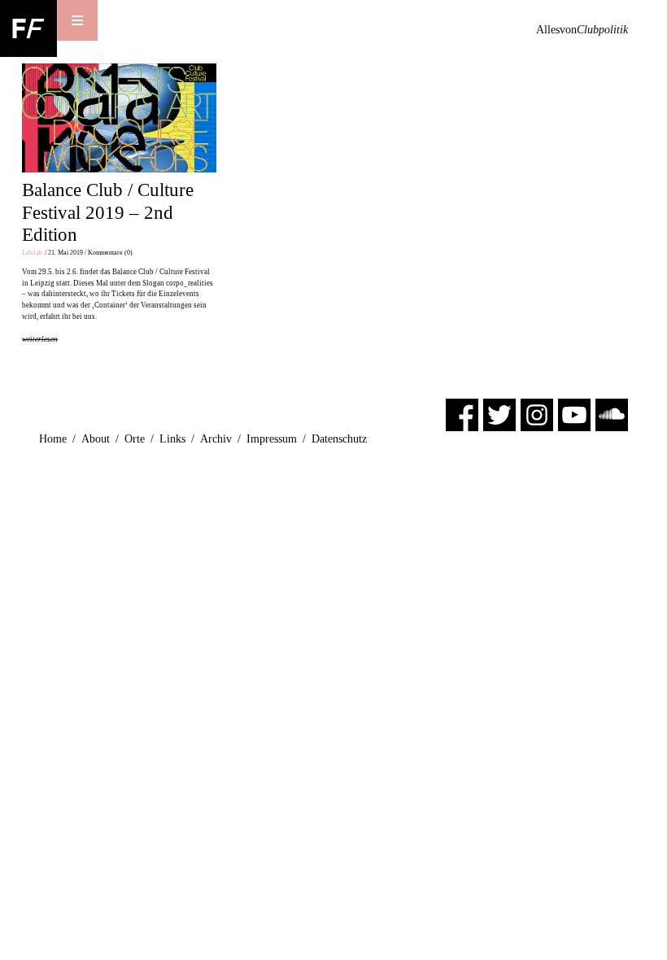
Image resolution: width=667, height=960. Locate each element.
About (95, 439)
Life (32, 252)
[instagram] (537, 414)
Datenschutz (339, 439)
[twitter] (499, 414)
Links (172, 439)
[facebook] (462, 414)
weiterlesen (40, 339)
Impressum (271, 439)
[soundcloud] (611, 414)
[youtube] (574, 414)
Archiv (216, 439)
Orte (134, 439)
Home (53, 439)
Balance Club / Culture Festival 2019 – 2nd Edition (108, 212)
